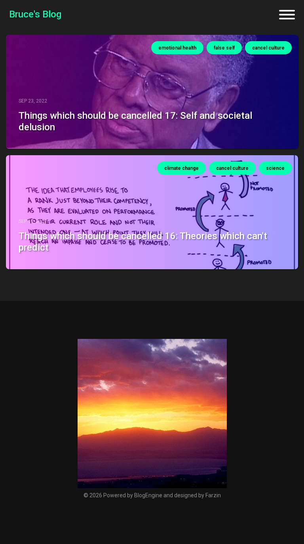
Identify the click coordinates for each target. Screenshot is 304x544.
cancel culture (268, 48)
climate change (181, 168)
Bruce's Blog (35, 14)
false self (224, 48)
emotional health (177, 48)
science (275, 168)
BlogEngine (148, 495)
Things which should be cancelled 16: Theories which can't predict (143, 241)
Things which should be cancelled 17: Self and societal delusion (135, 121)
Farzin (213, 495)
